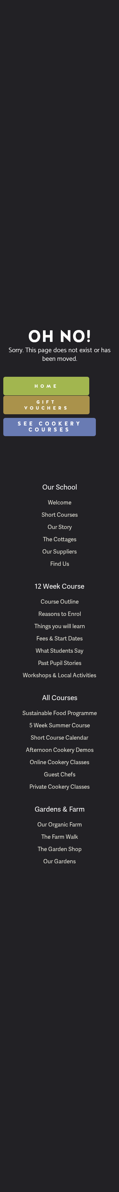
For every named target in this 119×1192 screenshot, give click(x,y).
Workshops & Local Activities (59, 675)
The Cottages (59, 539)
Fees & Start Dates (59, 638)
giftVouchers (46, 405)
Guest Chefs (59, 774)
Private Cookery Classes (59, 786)
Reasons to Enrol (59, 614)
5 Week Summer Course (59, 725)
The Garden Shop (60, 849)
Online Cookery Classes (59, 762)
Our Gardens (59, 861)
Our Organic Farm (59, 824)
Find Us (59, 563)
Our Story (60, 527)
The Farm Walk (59, 836)
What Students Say (59, 650)
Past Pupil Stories (59, 663)
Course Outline (60, 601)
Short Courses (60, 514)
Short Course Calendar (59, 737)
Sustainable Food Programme (59, 713)
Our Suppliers (59, 551)
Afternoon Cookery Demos (60, 750)
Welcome (59, 502)
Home (46, 386)
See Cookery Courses (50, 426)
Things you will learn (59, 626)
